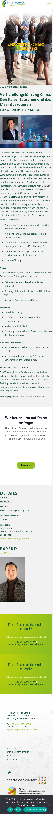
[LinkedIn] (14, 772)
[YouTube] (9, 772)
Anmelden (26, 465)
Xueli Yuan (5, 553)
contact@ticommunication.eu (26, 644)
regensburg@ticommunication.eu (22, 729)
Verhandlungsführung (18, 538)
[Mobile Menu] (49, 4)
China (3, 538)
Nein (18, 809)
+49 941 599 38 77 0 (25, 641)
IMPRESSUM (11, 748)
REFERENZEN (12, 759)
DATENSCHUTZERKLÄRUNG (18, 752)
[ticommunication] (14, 3)
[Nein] (49, 804)
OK (10, 809)
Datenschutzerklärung (35, 809)
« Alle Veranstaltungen (13, 86)
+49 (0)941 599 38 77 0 (20, 724)
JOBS (9, 755)
